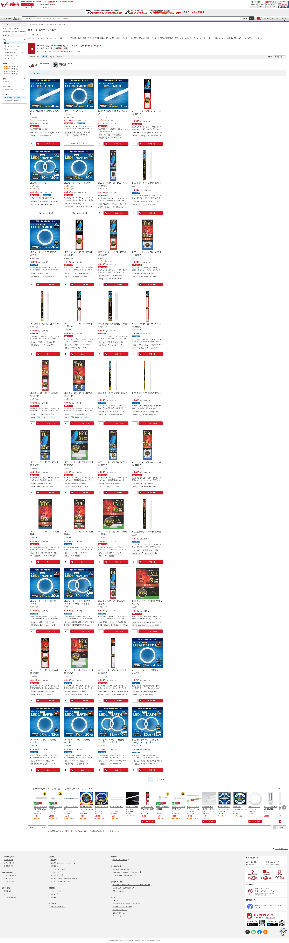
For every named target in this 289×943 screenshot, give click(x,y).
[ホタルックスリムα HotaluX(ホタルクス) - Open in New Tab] (224, 799)
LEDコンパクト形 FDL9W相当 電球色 (44, 533)
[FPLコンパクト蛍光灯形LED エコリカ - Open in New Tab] (163, 799)
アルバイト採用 (56, 891)
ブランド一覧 (49, 24)
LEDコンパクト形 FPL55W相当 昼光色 (146, 325)
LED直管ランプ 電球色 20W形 (44, 323)
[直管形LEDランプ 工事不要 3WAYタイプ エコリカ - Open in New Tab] (178, 799)
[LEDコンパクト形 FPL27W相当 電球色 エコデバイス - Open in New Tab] (148, 799)
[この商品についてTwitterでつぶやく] (247, 934)
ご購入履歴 (45, 7)
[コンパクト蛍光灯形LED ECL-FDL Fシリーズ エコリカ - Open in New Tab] (270, 799)
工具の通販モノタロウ (35, 24)
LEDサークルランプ (73, 111)
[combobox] (139, 18)
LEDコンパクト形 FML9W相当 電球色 (147, 602)
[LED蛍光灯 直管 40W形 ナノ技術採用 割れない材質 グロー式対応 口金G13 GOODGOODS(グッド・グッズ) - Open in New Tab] (209, 799)
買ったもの (275, 18)
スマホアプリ (8, 894)
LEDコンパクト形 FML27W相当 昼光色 (78, 463)
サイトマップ (117, 916)
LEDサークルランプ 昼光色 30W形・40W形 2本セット (77, 602)
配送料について (251, 864)
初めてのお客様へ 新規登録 (47, 4)
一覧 (53, 57)
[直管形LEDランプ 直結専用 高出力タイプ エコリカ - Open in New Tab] (40, 799)
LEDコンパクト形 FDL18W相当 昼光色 (112, 463)
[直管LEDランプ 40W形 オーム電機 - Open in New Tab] (71, 799)
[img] (10, 4)
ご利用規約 (116, 900)
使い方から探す (9, 882)
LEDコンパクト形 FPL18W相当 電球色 (44, 671)
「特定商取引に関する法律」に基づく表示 (126, 903)
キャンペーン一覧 (10, 875)
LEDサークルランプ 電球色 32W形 (43, 741)
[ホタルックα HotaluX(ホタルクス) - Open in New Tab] (240, 799)
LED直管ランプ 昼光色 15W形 (146, 183)
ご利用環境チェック (119, 913)
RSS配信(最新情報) (10, 897)
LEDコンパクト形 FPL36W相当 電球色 (112, 671)
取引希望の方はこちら (58, 907)
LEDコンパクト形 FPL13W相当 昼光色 (112, 253)
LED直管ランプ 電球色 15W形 (146, 532)
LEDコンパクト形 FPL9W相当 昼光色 (112, 602)
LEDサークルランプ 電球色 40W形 (145, 671)
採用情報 (52, 888)
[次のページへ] (284, 807)
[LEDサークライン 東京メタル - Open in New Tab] (255, 799)
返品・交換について (272, 864)
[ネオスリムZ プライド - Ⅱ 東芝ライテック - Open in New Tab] (101, 799)
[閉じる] (90, 55)
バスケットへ (50, 144)
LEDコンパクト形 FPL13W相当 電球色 (44, 394)
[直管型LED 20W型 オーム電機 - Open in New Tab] (132, 799)
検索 (251, 18)
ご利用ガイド (253, 858)
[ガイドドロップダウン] (271, 6)
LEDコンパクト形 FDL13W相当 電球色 (78, 394)
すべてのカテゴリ (28, 18)
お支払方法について (272, 862)
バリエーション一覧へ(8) (79, 144)
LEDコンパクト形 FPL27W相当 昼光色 (146, 112)
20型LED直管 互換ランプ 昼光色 (112, 112)
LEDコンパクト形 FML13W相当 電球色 (112, 533)
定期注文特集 (8, 878)
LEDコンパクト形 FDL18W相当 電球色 (146, 253)
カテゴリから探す (6, 18)
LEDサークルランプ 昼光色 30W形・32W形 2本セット (145, 741)
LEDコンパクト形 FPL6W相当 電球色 (78, 533)
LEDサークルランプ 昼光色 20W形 (43, 253)
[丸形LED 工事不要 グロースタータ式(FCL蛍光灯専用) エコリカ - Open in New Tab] (86, 799)
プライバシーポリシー (120, 910)
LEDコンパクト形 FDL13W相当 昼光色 (44, 463)
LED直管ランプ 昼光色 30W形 (112, 393)
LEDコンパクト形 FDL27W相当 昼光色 (112, 184)
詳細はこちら (114, 831)
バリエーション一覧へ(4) (45, 213)
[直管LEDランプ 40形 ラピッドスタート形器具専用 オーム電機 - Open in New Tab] (194, 799)
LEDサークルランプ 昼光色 (77, 183)
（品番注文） (16, 18)
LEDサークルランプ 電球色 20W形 (77, 741)
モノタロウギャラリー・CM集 (60, 881)
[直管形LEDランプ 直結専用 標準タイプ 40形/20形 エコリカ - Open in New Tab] (55, 799)
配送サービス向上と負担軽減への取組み (64, 878)
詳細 (244, 18)
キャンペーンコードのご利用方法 (48, 51)
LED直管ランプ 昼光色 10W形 (112, 323)
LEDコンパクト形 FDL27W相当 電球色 (146, 463)
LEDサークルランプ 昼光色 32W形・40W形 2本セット (111, 741)
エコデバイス (60, 24)
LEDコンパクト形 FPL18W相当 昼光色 (78, 253)
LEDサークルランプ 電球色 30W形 (43, 602)
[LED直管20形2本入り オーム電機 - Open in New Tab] (117, 799)
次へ (160, 779)
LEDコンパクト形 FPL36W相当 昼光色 (78, 325)
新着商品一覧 (8, 866)
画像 (45, 57)
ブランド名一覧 (9, 863)
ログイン (27, 4)
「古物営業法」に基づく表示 (122, 907)
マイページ (24, 7)
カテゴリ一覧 (8, 860)
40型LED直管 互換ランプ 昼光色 (44, 112)
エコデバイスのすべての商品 (42, 30)
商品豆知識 (7, 891)
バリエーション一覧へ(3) (79, 213)
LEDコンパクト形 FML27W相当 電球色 (78, 671)
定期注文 (36, 7)
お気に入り (284, 18)
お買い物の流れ (251, 862)
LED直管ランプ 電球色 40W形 (146, 393)
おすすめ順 (278, 57)
